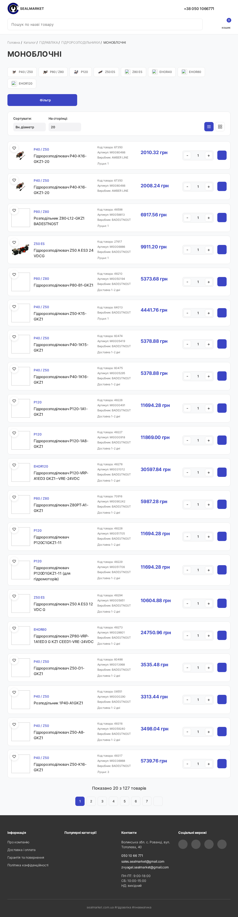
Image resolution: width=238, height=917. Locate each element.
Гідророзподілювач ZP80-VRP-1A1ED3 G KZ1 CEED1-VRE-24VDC (64, 639)
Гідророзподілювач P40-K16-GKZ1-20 (60, 159)
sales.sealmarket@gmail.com (142, 861)
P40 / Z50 (26, 72)
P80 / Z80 (57, 72)
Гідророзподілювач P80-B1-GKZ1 (63, 285)
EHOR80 (195, 72)
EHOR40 (165, 72)
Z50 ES (110, 72)
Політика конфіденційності (27, 865)
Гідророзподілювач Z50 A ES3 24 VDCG (63, 253)
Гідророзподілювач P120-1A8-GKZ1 (61, 444)
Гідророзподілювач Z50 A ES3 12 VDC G (63, 607)
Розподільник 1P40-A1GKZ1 (58, 703)
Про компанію (18, 842)
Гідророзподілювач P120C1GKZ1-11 (51, 540)
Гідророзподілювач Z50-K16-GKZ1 (60, 767)
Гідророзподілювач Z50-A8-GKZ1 (59, 735)
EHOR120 (25, 83)
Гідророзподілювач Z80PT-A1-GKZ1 (61, 508)
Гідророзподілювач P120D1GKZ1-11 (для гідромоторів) (52, 573)
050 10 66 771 (132, 856)
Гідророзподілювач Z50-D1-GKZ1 (59, 671)
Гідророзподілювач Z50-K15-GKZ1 (60, 316)
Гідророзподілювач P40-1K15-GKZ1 (61, 347)
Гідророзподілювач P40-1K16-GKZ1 (61, 379)
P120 (84, 72)
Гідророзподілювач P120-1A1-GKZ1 (61, 411)
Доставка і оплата (21, 850)
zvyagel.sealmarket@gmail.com (145, 867)
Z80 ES (137, 72)
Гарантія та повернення (25, 857)
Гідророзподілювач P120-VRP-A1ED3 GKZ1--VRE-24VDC (61, 476)
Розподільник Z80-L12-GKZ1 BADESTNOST (59, 221)
